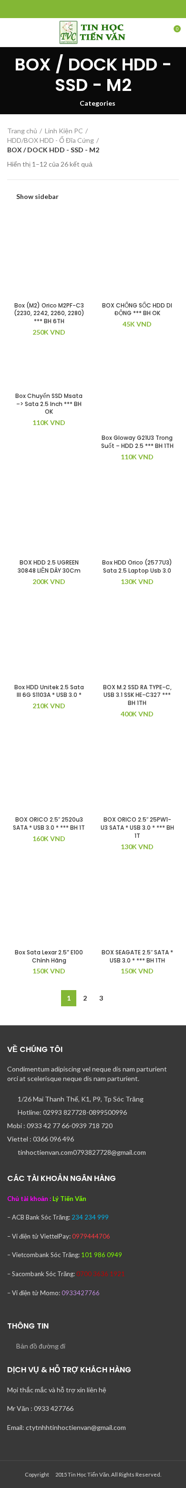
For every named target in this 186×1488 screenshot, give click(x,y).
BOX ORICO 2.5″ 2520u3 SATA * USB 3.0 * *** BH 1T (49, 823)
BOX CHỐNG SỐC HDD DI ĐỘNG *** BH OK (137, 309)
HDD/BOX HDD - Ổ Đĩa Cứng (50, 140)
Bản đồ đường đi (40, 1346)
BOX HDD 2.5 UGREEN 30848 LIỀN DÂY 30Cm (49, 566)
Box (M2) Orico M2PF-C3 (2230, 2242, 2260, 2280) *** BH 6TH (49, 313)
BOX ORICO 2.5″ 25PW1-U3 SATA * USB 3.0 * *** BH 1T (137, 827)
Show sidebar (37, 196)
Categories (97, 103)
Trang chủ (22, 131)
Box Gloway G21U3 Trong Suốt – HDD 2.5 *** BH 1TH (137, 442)
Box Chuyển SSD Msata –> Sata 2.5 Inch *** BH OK (49, 404)
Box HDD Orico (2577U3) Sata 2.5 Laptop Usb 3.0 (137, 566)
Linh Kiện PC (64, 131)
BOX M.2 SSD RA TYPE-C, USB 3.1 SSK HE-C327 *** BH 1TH (137, 695)
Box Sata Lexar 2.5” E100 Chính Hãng (49, 956)
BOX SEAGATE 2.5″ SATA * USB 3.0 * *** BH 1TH (137, 956)
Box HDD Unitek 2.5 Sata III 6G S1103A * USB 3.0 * (49, 691)
